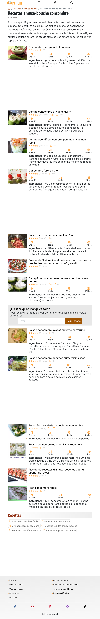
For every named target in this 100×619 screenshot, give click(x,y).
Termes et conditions (63, 589)
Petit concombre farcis (43, 487)
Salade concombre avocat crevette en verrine (57, 330)
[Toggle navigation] (89, 3)
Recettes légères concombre (61, 530)
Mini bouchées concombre (25, 526)
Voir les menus (16, 589)
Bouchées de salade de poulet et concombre (56, 425)
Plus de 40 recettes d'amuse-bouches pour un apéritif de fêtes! (57, 471)
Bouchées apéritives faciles (26, 521)
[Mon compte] (55, 3)
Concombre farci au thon (44, 170)
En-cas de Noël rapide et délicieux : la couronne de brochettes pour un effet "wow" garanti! (60, 262)
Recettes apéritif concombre (26, 530)
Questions (14, 593)
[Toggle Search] (72, 3)
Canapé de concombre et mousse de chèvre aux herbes (58, 280)
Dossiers (13, 597)
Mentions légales (61, 593)
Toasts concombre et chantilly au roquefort (55, 444)
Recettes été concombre (57, 521)
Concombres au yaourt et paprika (49, 47)
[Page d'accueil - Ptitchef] (9, 8)
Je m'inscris (74, 321)
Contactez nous (60, 580)
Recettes (13, 580)
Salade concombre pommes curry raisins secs (57, 357)
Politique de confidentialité (65, 584)
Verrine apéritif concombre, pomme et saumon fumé (57, 141)
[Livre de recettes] (39, 3)
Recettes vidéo (16, 584)
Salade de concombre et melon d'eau (51, 235)
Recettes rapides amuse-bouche (60, 526)
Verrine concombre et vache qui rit (50, 111)
